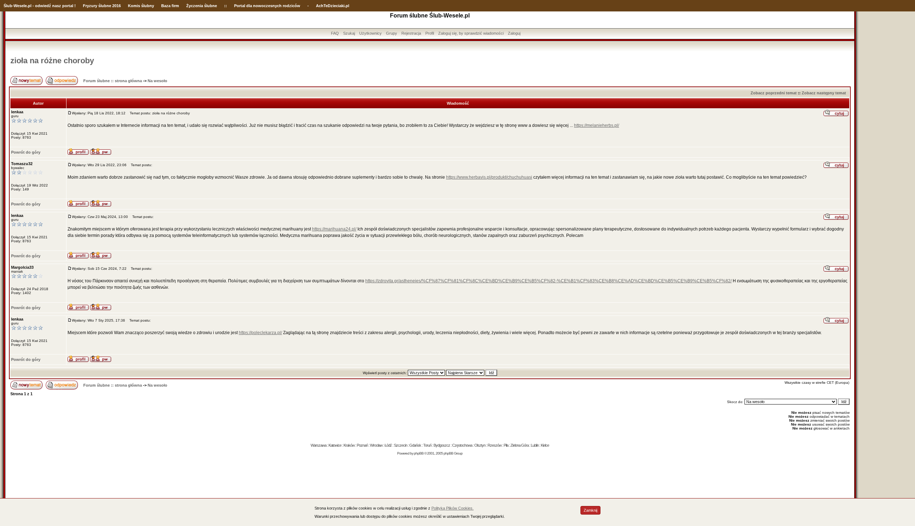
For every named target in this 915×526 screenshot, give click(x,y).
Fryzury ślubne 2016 (102, 6)
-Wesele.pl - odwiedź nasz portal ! (44, 6)
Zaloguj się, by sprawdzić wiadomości (471, 33)
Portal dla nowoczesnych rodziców (267, 6)
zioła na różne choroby (52, 60)
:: (225, 6)
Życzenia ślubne (201, 6)
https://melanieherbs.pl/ (596, 125)
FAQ (335, 33)
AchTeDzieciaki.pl (332, 6)
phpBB (419, 453)
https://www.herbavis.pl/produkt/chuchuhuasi (489, 177)
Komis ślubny (141, 6)
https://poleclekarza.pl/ (260, 332)
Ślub (8, 6)
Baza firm (170, 6)
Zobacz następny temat (824, 93)
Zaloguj (514, 33)
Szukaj (349, 33)
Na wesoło (157, 81)
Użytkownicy (370, 33)
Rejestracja (411, 33)
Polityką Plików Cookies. (452, 508)
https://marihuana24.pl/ (334, 229)
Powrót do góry (25, 152)
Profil (429, 33)
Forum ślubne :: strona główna (112, 81)
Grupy (391, 33)
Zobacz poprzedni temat (774, 93)
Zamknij (590, 510)
